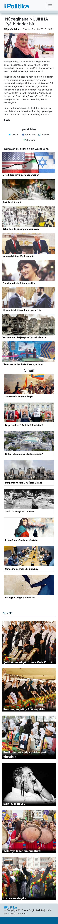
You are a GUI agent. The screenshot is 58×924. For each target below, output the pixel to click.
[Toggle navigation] (50, 5)
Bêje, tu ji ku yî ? (14, 803)
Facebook (29, 134)
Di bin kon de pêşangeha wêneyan (21, 229)
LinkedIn (45, 134)
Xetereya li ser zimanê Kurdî (22, 851)
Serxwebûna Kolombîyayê (19, 396)
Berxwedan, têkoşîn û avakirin (24, 709)
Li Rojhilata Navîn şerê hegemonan (21, 175)
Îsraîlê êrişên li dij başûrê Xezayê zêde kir (24, 337)
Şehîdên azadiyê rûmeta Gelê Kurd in (28, 662)
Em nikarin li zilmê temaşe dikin (19, 283)
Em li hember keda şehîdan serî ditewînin (24, 754)
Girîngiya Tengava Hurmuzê (20, 597)
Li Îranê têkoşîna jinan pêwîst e (21, 540)
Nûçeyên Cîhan (12, 29)
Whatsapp (30, 140)
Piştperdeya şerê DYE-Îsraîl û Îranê (23, 482)
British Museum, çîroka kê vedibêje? (24, 454)
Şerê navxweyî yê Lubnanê (19, 511)
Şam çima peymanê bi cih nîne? (21, 569)
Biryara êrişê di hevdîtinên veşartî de (22, 310)
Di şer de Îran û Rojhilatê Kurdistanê (24, 425)
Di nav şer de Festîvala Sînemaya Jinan (23, 364)
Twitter (14, 134)
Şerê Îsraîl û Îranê (12, 202)
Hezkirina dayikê (14, 898)
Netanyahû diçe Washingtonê (18, 256)
